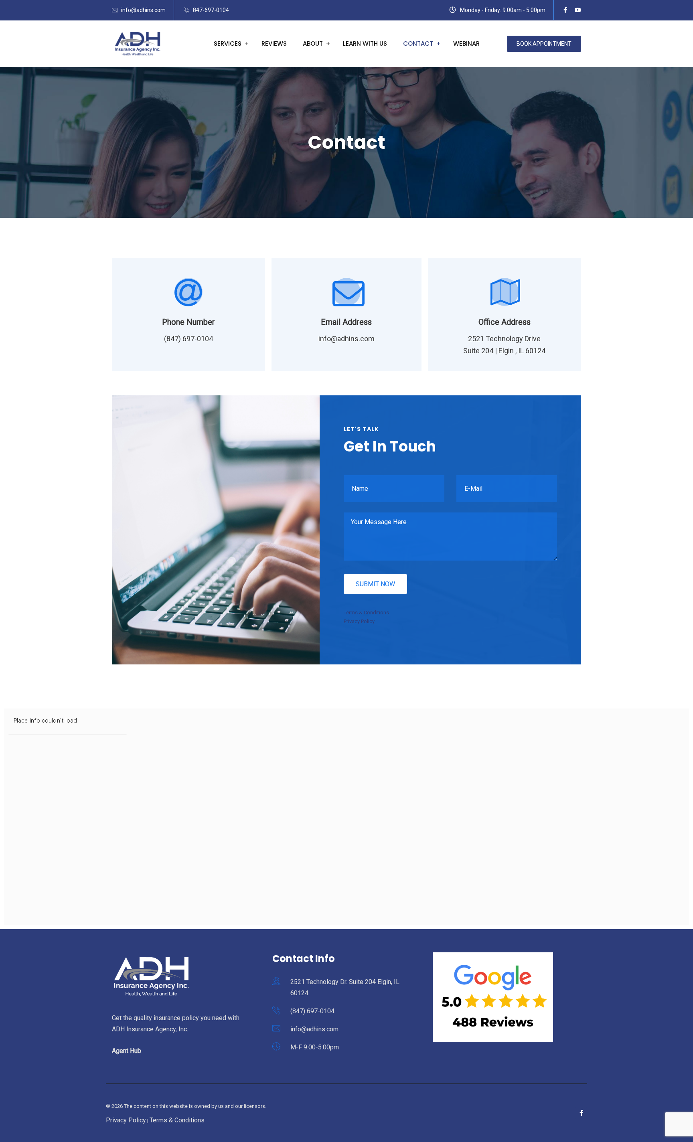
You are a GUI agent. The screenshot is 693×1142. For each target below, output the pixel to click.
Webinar (466, 43)
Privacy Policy (359, 621)
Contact (418, 43)
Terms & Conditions (366, 612)
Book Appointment (544, 43)
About (313, 43)
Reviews (274, 43)
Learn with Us (365, 43)
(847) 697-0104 (312, 1011)
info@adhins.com (143, 10)
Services (227, 43)
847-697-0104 (211, 10)
